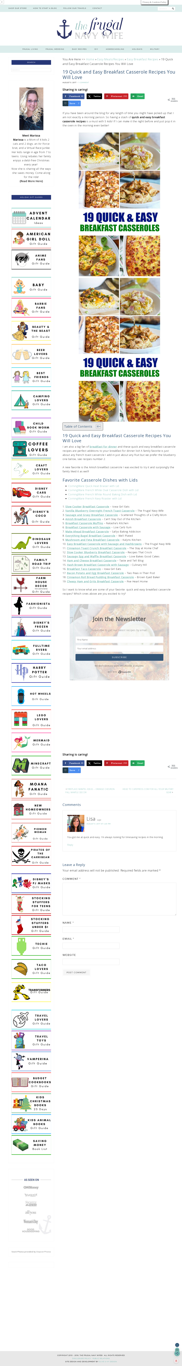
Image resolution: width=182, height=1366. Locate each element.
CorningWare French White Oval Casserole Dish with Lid (103, 490)
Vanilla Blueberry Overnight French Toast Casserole (100, 510)
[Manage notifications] (176, 1361)
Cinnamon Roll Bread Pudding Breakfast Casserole (100, 577)
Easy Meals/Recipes (110, 59)
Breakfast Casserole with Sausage (87, 527)
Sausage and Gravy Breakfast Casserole (91, 515)
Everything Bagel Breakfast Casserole (90, 535)
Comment (72, 878)
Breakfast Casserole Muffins (84, 523)
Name (68, 922)
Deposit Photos (43, 1251)
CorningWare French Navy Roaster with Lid (95, 498)
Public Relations (101, 1358)
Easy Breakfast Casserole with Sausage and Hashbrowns (104, 544)
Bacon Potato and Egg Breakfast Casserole (95, 573)
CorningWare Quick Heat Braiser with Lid (93, 486)
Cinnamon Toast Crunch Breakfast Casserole (96, 548)
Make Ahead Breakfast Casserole (87, 531)
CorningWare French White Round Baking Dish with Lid (102, 494)
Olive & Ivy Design (108, 1362)
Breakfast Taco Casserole (84, 569)
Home (90, 59)
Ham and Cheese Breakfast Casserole (91, 560)
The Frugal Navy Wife (91, 28)
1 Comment (83, 83)
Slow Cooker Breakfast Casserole (87, 506)
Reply (70, 844)
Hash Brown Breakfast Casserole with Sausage (98, 564)
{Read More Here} (31, 181)
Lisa (91, 818)
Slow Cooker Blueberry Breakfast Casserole (96, 552)
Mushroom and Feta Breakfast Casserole (92, 539)
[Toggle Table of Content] (97, 426)
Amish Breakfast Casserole (83, 519)
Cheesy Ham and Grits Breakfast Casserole (95, 581)
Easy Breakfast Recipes (142, 59)
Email (68, 938)
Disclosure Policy (81, 1358)
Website (69, 954)
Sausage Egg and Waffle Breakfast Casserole (96, 556)
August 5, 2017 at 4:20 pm (99, 824)
